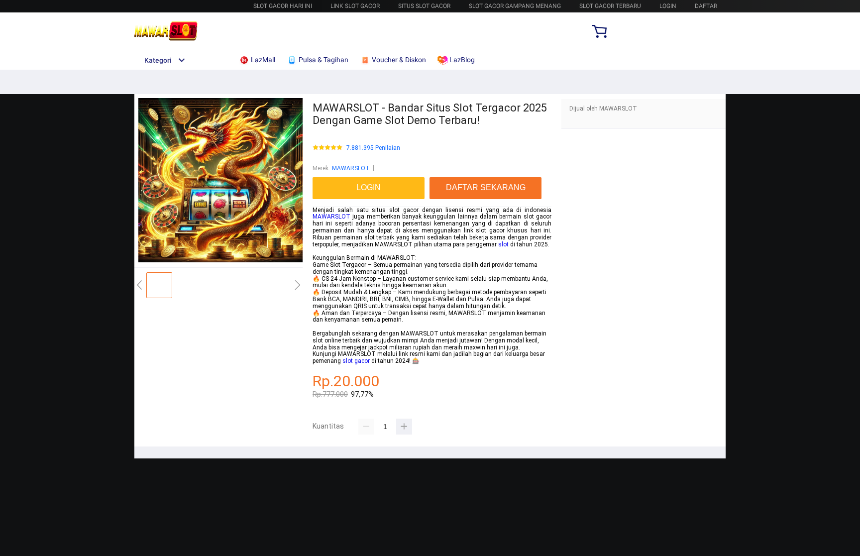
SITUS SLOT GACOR (424, 5)
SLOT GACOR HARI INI (282, 5)
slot (503, 244)
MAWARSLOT (351, 168)
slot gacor (356, 360)
